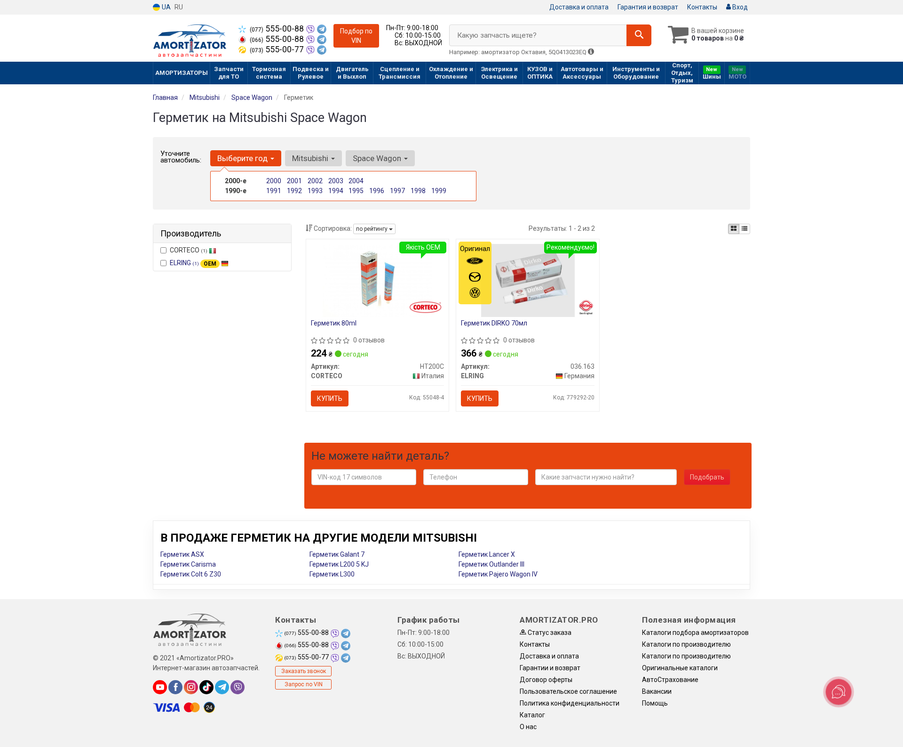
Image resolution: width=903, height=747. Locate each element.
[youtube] (160, 687)
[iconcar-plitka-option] (733, 229)
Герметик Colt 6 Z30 (190, 574)
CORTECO (188, 250)
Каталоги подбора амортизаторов (695, 632)
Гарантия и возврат (648, 7)
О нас (528, 727)
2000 (273, 181)
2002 (315, 181)
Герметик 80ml (333, 323)
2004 (356, 181)
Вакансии (657, 691)
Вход (739, 7)
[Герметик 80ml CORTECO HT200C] (377, 280)
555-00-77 (278, 49)
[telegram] (222, 687)
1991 (273, 191)
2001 (294, 181)
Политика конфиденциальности (569, 703)
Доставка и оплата (579, 7)
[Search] (638, 35)
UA (165, 7)
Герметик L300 (332, 574)
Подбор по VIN (356, 35)
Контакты (702, 7)
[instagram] (191, 687)
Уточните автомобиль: (180, 156)
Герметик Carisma (188, 564)
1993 (315, 191)
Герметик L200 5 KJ (339, 564)
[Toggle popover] (838, 692)
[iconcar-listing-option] (744, 229)
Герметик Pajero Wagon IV (498, 574)
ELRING (193, 263)
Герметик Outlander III (491, 564)
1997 (397, 191)
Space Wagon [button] (378, 158)
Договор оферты (546, 679)
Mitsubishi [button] (311, 158)
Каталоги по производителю (686, 644)
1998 (418, 191)
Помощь (655, 703)
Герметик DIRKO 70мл (494, 323)
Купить (329, 398)
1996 (376, 191)
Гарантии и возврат (550, 668)
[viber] (237, 687)
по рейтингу (372, 229)
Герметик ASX (182, 554)
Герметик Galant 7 (336, 554)
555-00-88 (278, 28)
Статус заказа (548, 632)
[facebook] (175, 687)
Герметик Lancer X (487, 554)
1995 (356, 191)
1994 (335, 191)
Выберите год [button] (243, 158)
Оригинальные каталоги (680, 668)
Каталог (532, 715)
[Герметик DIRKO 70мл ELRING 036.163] (528, 280)
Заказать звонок (303, 671)
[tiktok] (206, 687)
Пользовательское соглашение (568, 691)
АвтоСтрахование (670, 679)
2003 (335, 181)
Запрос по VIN (304, 684)
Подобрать (707, 477)
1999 (438, 191)
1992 (294, 191)
